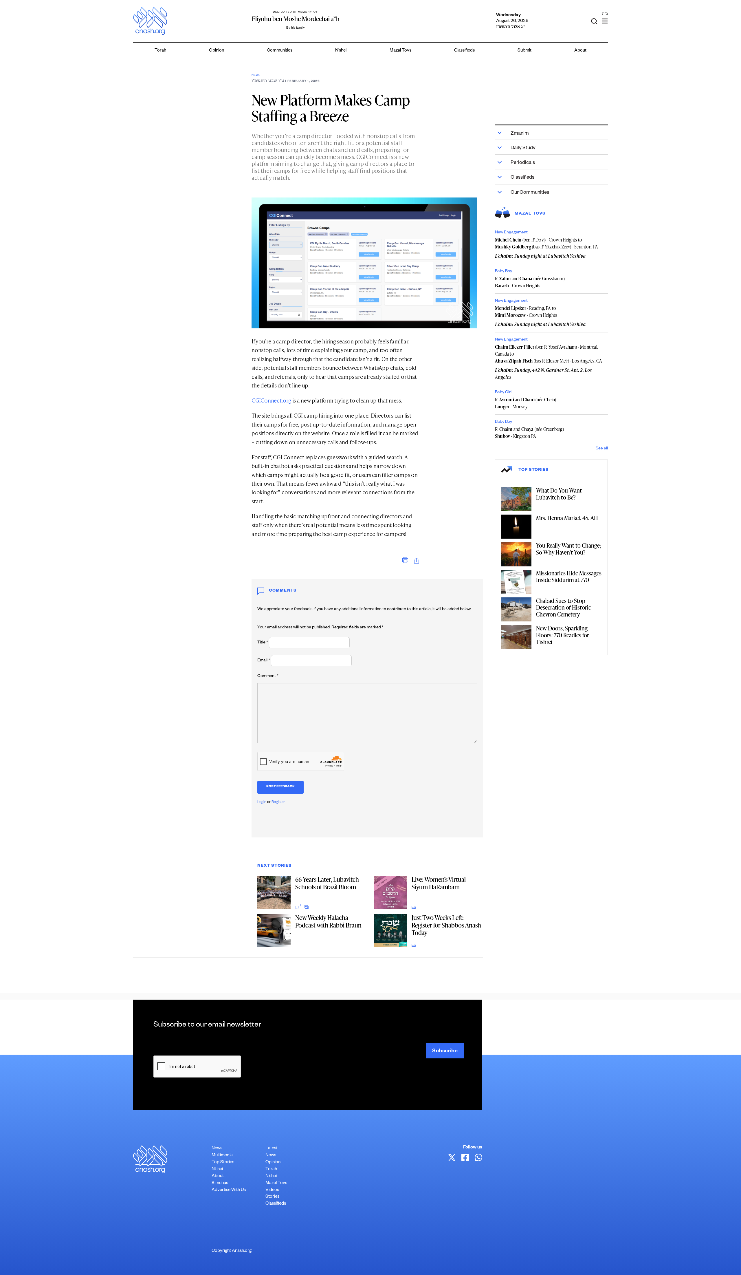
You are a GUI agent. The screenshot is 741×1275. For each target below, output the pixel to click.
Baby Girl (503, 392)
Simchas (220, 1183)
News (256, 75)
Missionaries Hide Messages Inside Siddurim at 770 (568, 576)
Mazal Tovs (400, 50)
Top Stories (223, 1162)
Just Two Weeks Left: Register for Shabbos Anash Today (446, 925)
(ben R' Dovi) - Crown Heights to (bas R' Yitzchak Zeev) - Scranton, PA (546, 243)
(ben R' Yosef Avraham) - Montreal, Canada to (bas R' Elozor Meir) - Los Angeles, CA (548, 354)
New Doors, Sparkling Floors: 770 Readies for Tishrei (562, 635)
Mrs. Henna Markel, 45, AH (567, 518)
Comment (267, 676)
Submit (524, 50)
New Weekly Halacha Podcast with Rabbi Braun (328, 921)
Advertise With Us (229, 1190)
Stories (272, 1196)
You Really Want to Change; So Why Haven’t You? (568, 548)
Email (263, 660)
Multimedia (222, 1155)
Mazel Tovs (276, 1183)
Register (278, 802)
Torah (160, 50)
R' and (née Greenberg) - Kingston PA (529, 432)
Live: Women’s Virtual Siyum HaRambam (439, 883)
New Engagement (511, 233)
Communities (279, 50)
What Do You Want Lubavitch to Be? (559, 493)
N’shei (340, 50)
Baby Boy (503, 271)
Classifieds (464, 50)
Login (261, 802)
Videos (272, 1190)
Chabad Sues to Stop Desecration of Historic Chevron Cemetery (563, 607)
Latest (271, 1148)
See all (602, 449)
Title (262, 643)
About (580, 50)
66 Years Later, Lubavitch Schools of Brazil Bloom (327, 883)
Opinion (216, 50)
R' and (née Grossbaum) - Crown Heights (530, 282)
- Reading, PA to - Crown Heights (526, 311)
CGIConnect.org (271, 400)
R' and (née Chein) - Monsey (525, 403)
